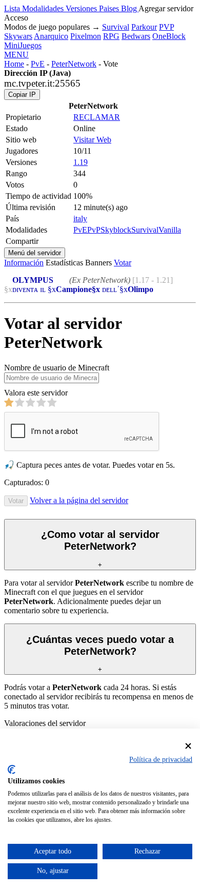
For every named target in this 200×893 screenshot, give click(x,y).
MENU (16, 54)
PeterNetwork (73, 63)
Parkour (144, 27)
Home (14, 63)
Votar (122, 262)
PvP (94, 229)
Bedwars (136, 36)
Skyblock (116, 229)
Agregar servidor (165, 8)
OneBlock (169, 36)
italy (80, 218)
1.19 (80, 162)
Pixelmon (85, 36)
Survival (115, 27)
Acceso (16, 17)
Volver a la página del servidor (79, 500)
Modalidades (44, 8)
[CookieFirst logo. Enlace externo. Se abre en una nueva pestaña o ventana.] (11, 769)
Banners (98, 262)
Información (24, 262)
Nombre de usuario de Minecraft (56, 367)
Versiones (82, 8)
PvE (38, 63)
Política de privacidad (160, 759)
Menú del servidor (34, 253)
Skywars (18, 36)
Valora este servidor (36, 392)
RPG (111, 36)
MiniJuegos (23, 45)
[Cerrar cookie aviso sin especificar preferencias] (188, 746)
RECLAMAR (96, 117)
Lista (13, 8)
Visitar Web (92, 139)
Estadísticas (64, 262)
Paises (110, 8)
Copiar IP (22, 94)
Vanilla (169, 229)
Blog (129, 8)
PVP (166, 27)
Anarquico (51, 36)
